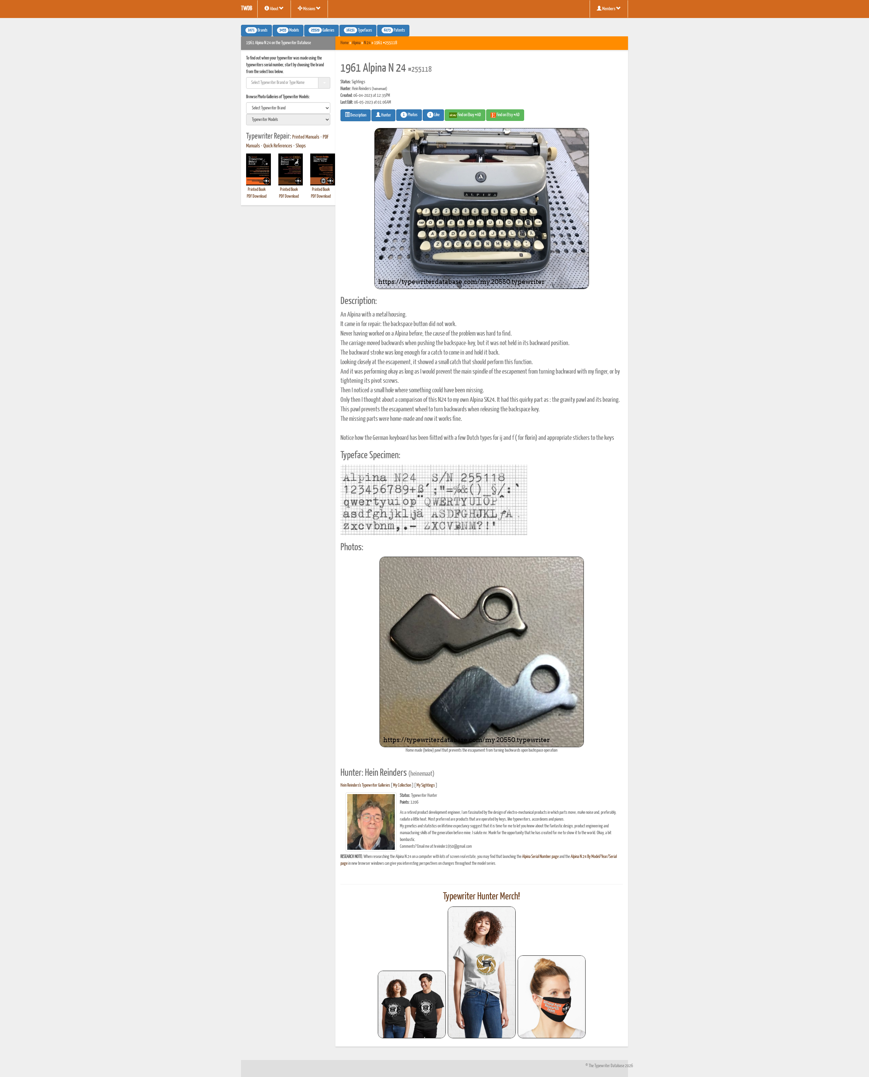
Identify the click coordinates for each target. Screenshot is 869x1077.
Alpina (356, 43)
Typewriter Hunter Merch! (481, 896)
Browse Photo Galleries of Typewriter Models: (278, 97)
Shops (301, 146)
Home (344, 43)
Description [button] (358, 115)
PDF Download (256, 196)
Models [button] (289, 30)
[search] (288, 108)
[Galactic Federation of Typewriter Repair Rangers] (482, 972)
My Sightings (426, 785)
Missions (309, 9)
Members (609, 9)
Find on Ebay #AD (469, 115)
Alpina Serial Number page (540, 857)
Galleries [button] (322, 30)
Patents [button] (394, 30)
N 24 (367, 43)
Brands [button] (257, 30)
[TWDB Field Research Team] (552, 996)
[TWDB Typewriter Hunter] (412, 1004)
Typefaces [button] (359, 30)
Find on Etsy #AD (508, 115)
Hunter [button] (386, 115)
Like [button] (434, 115)
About (274, 9)
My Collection (402, 785)
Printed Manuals (305, 137)
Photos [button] (410, 115)
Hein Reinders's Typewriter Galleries (365, 785)
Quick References (277, 146)
